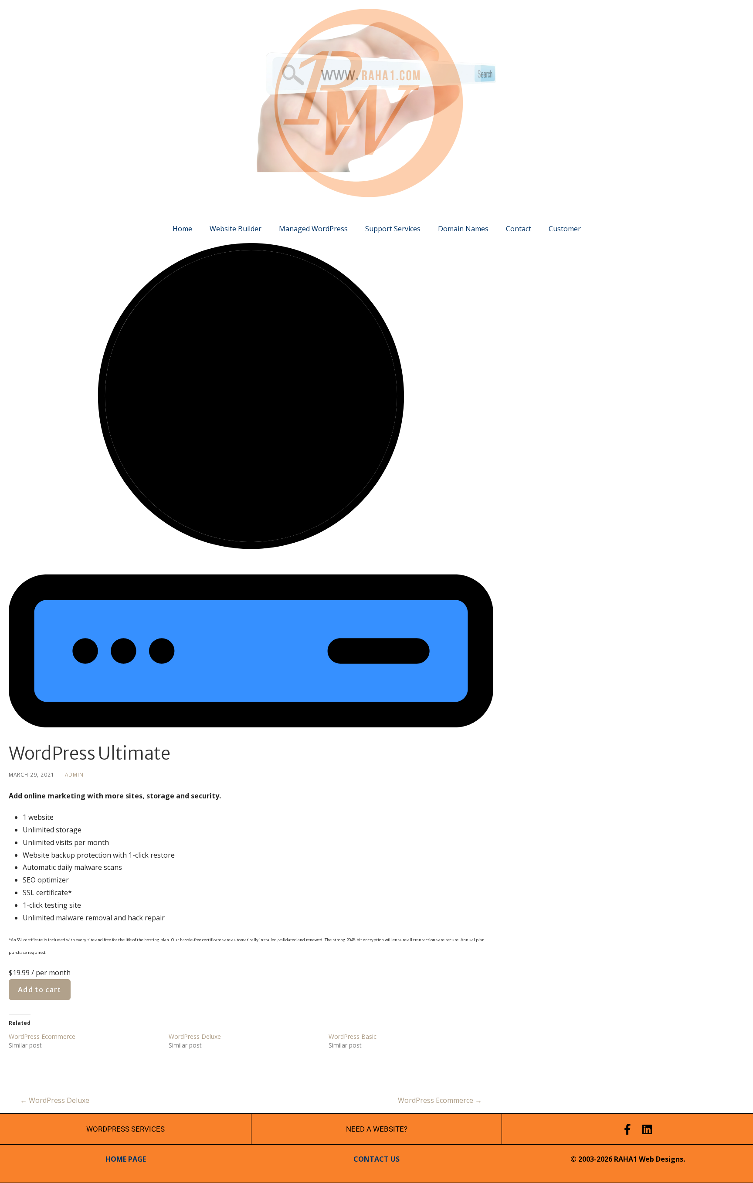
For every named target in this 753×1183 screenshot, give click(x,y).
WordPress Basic (352, 1036)
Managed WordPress (313, 228)
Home (182, 228)
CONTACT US (376, 1159)
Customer (565, 228)
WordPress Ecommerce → (440, 1100)
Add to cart (39, 989)
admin (74, 774)
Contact (518, 228)
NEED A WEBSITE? (376, 1129)
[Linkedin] (647, 1129)
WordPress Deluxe (195, 1036)
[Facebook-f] (627, 1129)
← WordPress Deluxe (54, 1100)
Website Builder (235, 228)
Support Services (393, 228)
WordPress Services (125, 1129)
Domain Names (463, 228)
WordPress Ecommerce (42, 1036)
